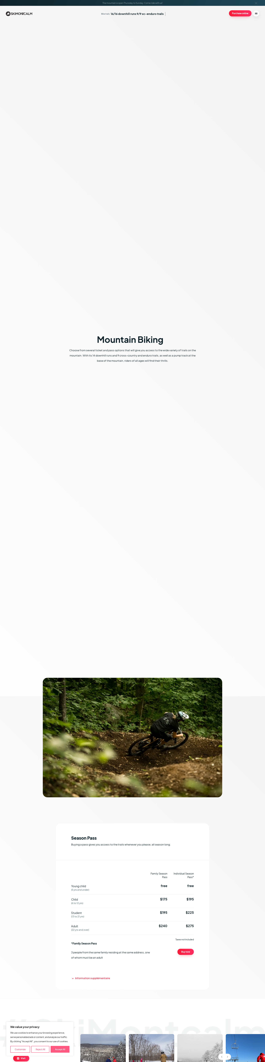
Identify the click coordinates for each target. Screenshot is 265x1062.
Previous (221, 1057)
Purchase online (240, 13)
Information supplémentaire (92, 978)
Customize (20, 1049)
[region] (40, 1039)
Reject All (40, 1049)
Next (227, 1057)
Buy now (185, 951)
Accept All (60, 1049)
